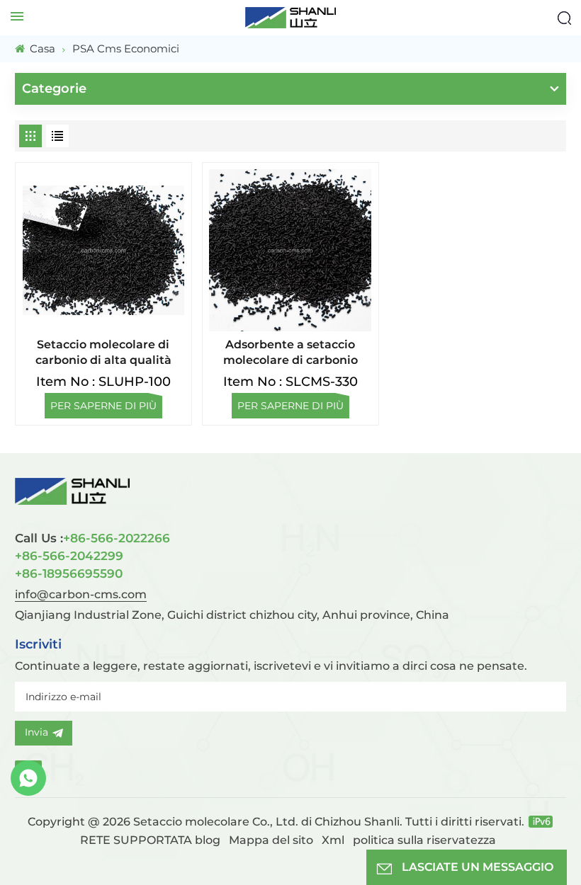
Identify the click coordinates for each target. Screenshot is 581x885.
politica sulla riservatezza (424, 840)
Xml (333, 840)
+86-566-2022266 (92, 538)
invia (36, 732)
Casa (41, 48)
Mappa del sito (272, 840)
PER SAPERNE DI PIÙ (103, 405)
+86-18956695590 (69, 573)
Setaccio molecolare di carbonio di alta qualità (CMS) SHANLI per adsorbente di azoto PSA (103, 353)
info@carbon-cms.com (81, 594)
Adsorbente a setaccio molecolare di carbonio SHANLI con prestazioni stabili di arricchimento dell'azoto (290, 353)
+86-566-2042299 (69, 556)
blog (207, 840)
